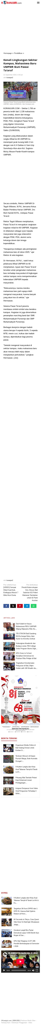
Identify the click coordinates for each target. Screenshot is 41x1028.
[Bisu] (33, 970)
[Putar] (4, 970)
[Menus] (38, 2)
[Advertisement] (20, 29)
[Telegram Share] (27, 606)
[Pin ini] (20, 606)
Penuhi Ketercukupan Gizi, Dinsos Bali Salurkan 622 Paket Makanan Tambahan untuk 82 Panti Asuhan (30, 592)
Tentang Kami (5, 1022)
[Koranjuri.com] (11, 2)
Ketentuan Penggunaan (19, 1022)
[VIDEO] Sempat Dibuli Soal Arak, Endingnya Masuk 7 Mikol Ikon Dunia (10, 590)
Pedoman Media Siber (28, 1020)
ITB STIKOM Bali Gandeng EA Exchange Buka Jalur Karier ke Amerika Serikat (26, 636)
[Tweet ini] (13, 606)
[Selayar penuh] (37, 970)
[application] (20, 961)
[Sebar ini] (6, 606)
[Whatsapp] (33, 606)
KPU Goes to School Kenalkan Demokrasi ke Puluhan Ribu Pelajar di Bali (26, 655)
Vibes (30, 1022)
